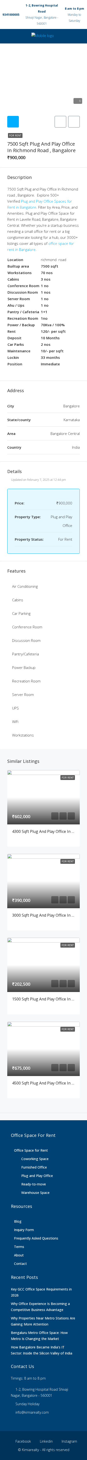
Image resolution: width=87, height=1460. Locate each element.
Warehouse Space (35, 1192)
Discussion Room (26, 640)
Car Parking (21, 613)
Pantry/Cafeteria (25, 654)
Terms (19, 1246)
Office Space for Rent (31, 1150)
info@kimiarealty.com (32, 1412)
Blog (18, 1221)
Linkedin (46, 1441)
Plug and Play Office (37, 1175)
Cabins (17, 599)
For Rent (15, 135)
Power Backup (24, 667)
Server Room (23, 694)
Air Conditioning (25, 586)
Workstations (23, 735)
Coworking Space (35, 1158)
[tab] (13, 122)
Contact (20, 1263)
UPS (15, 708)
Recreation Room (26, 681)
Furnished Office (34, 1167)
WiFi (15, 721)
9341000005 (10, 15)
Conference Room (27, 626)
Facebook (22, 1441)
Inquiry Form (24, 1229)
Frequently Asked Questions (36, 1238)
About (19, 1255)
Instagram (69, 1441)
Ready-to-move (33, 1184)
